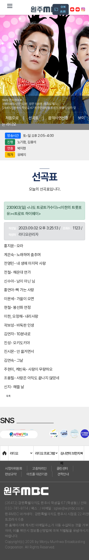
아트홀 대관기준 (36, 474)
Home (5, 450)
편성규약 (10, 474)
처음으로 (12, 118)
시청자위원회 (13, 468)
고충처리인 (39, 468)
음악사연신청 (58, 118)
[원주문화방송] (47, 9)
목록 (8, 395)
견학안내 (63, 474)
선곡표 (33, 118)
